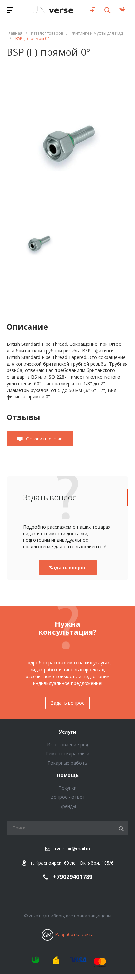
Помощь (68, 775)
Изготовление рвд (67, 744)
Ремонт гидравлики (67, 753)
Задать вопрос (67, 567)
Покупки (67, 788)
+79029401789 (72, 877)
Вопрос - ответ (67, 797)
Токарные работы (68, 763)
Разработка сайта (74, 934)
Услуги (67, 732)
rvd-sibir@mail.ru (72, 848)
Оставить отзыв (44, 439)
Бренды (67, 806)
